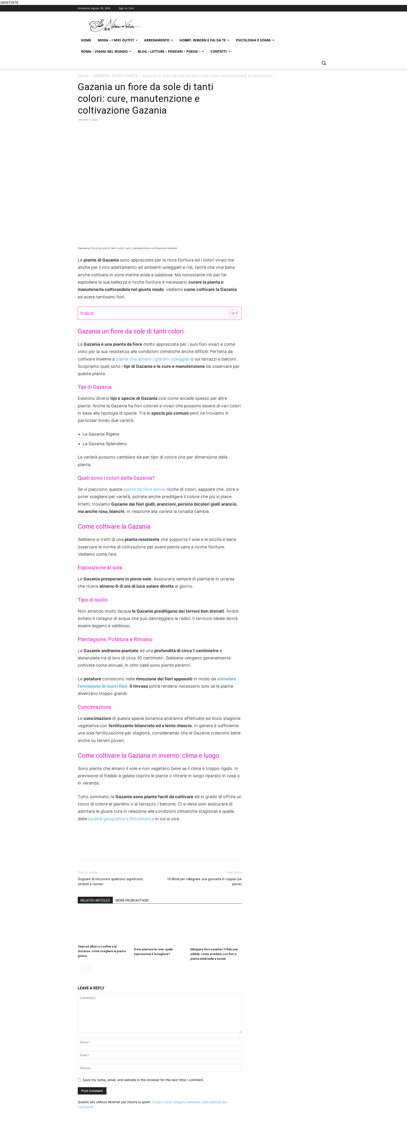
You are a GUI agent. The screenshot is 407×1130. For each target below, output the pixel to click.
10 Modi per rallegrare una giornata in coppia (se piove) (204, 881)
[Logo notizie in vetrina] (115, 25)
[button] (323, 62)
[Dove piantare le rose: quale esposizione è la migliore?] (159, 927)
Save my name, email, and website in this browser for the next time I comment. (143, 1080)
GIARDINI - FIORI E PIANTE (115, 75)
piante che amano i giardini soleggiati (153, 359)
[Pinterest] (132, 850)
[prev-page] (81, 968)
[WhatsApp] (143, 850)
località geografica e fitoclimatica (120, 818)
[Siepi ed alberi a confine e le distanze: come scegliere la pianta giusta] (103, 926)
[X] (121, 850)
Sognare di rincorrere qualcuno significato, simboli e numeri (110, 881)
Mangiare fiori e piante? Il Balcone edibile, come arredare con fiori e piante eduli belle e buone (214, 954)
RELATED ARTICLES (95, 900)
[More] (154, 850)
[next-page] (88, 968)
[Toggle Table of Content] (231, 313)
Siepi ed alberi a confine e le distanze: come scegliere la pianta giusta (102, 951)
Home (83, 75)
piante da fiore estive (144, 489)
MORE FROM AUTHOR (132, 900)
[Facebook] (111, 850)
